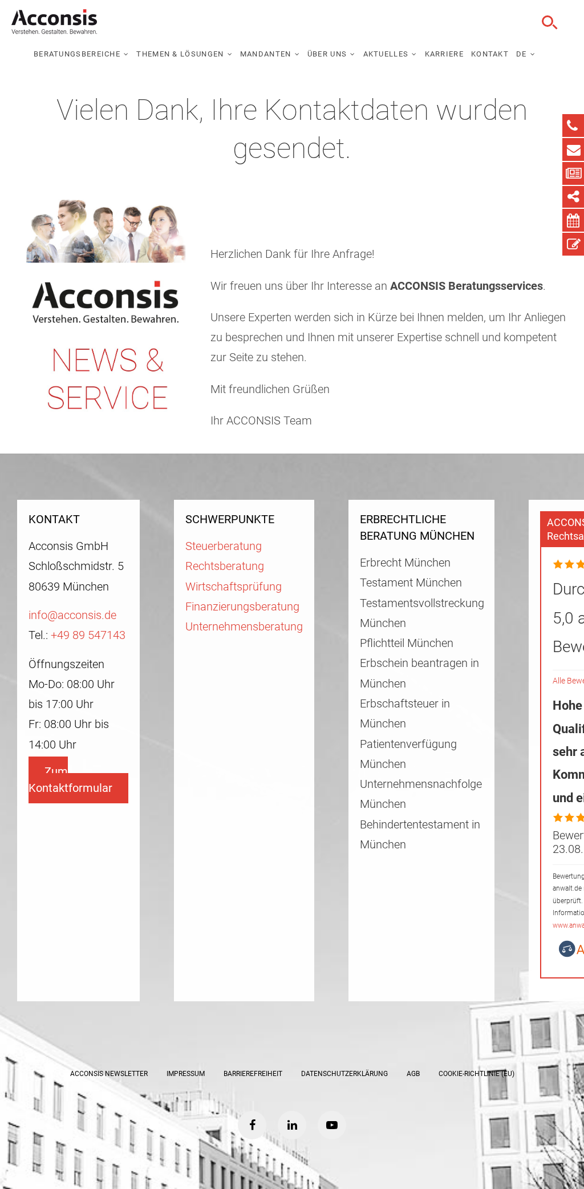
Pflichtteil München (406, 643)
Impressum (186, 1074)
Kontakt (490, 54)
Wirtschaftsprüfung (233, 586)
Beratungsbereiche (77, 54)
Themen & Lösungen (180, 54)
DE (521, 54)
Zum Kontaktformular (70, 780)
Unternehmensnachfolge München (421, 794)
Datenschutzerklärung (344, 1074)
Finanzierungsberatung (242, 606)
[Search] (548, 23)
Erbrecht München (405, 562)
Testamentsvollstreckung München (421, 613)
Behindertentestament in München (420, 834)
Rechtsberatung (224, 566)
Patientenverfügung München (408, 754)
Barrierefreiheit (253, 1074)
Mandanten (265, 54)
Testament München (411, 582)
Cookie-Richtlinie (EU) (476, 1074)
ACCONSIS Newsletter (109, 1074)
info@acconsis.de (72, 615)
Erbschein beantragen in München (419, 673)
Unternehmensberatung (244, 626)
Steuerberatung (223, 546)
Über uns (327, 54)
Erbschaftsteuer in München (405, 713)
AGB (413, 1074)
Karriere (444, 54)
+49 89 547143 (88, 635)
